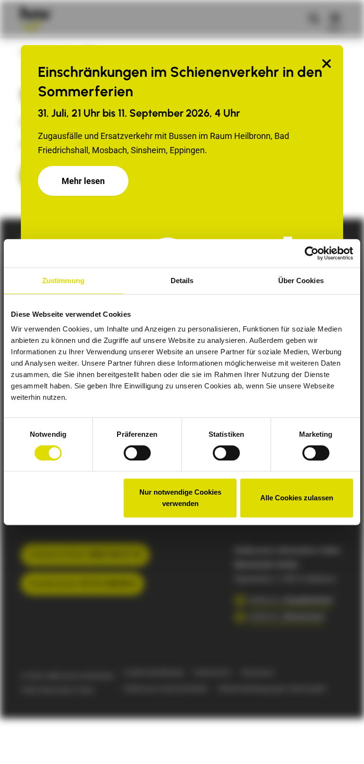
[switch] (137, 452)
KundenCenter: (82, 583)
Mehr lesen (83, 181)
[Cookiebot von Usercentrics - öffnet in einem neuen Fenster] (311, 253)
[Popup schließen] (326, 64)
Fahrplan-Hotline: (85, 554)
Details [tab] (182, 280)
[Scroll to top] (342, 742)
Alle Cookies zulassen (296, 498)
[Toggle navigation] (335, 18)
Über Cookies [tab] (301, 280)
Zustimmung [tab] (63, 280)
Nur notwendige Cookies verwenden (180, 497)
